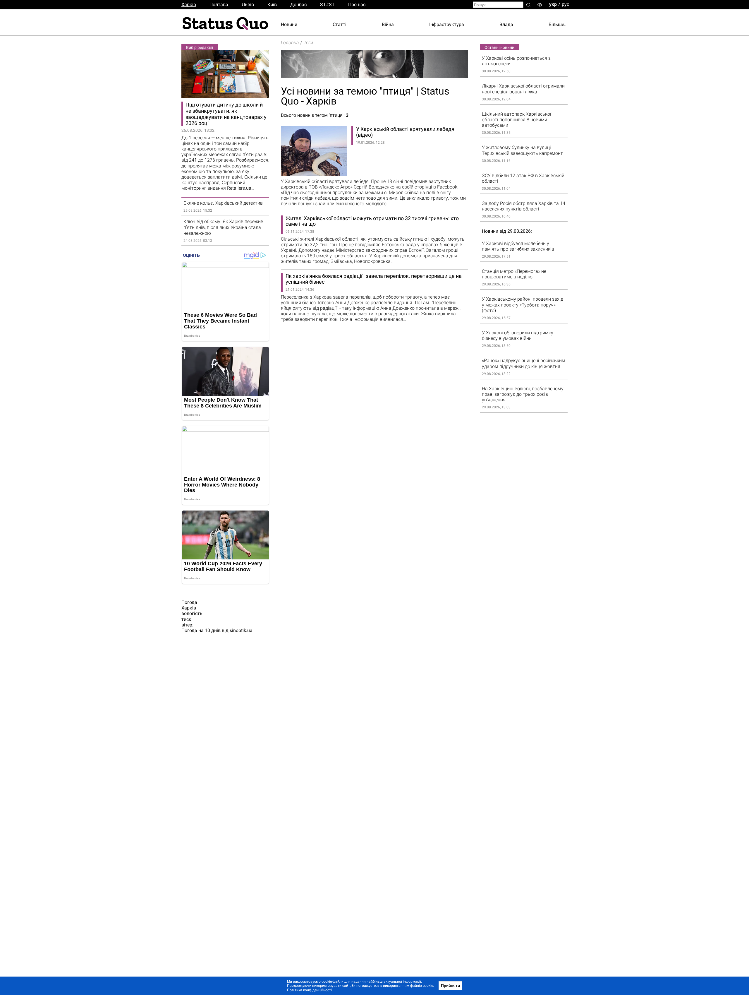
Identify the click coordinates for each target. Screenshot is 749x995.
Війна (388, 24)
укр (553, 4)
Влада (506, 24)
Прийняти (450, 985)
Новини (289, 24)
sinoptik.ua (241, 630)
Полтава (218, 4)
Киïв (272, 4)
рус (565, 4)
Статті (339, 24)
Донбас (298, 4)
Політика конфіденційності (309, 990)
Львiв (248, 4)
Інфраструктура (446, 24)
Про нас (356, 4)
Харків (188, 4)
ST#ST (327, 4)
